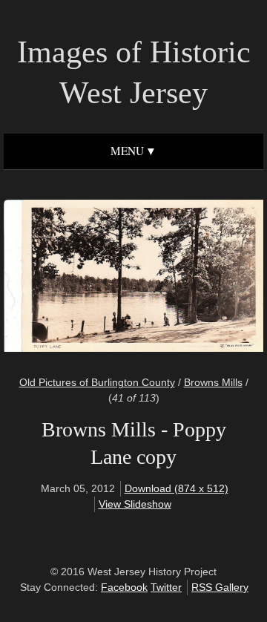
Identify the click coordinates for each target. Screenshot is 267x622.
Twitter (166, 587)
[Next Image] (191, 278)
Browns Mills (213, 382)
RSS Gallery (219, 587)
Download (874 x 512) (176, 488)
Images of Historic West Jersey (134, 72)
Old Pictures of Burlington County (97, 382)
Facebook (124, 587)
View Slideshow (135, 504)
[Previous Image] (76, 278)
